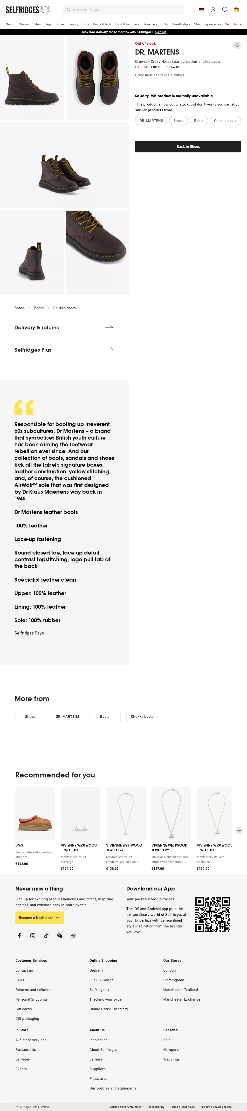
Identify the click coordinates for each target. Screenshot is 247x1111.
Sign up (160, 32)
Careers (96, 1059)
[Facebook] (19, 938)
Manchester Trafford (180, 989)
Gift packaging (27, 1018)
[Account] (213, 9)
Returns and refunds (32, 989)
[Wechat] (60, 938)
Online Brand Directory (108, 1009)
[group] (123, 830)
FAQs (19, 980)
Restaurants (25, 1049)
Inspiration (98, 1040)
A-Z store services (30, 1040)
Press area (98, 1078)
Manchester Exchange (181, 999)
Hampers (171, 1049)
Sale (166, 1040)
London (169, 970)
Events (21, 1069)
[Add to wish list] (237, 45)
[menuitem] (10, 24)
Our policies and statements (113, 1088)
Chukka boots (64, 308)
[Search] (69, 9)
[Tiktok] (46, 938)
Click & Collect (101, 980)
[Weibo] (73, 938)
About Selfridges (103, 1049)
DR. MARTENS (157, 52)
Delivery (96, 970)
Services (22, 1059)
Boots (39, 308)
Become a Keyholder (36, 917)
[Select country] (201, 9)
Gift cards (23, 1009)
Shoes (19, 308)
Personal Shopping (31, 999)
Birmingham (173, 980)
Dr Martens (70, 430)
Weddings (171, 1059)
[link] (34, 854)
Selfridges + (99, 989)
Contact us (24, 970)
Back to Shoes (188, 146)
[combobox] (127, 9)
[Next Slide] (239, 830)
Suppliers (97, 1069)
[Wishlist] (225, 9)
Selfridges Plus (32, 349)
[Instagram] (33, 938)
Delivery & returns (36, 327)
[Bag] (236, 9)
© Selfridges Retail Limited (32, 1107)
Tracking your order (106, 999)
